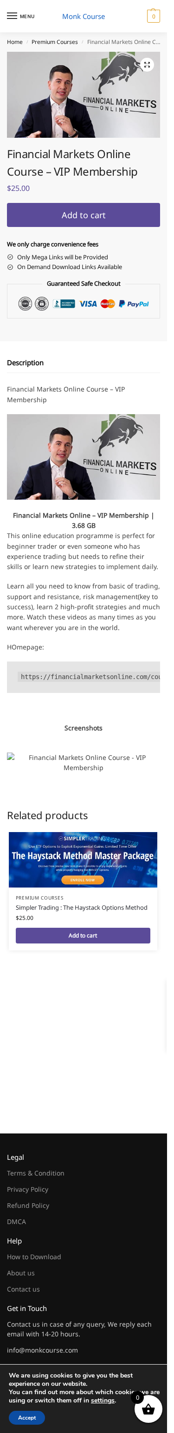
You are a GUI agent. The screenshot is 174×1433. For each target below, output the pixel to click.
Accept (27, 1417)
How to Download (34, 1256)
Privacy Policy (27, 1189)
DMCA (16, 1221)
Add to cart (84, 214)
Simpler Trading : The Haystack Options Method (82, 907)
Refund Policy (28, 1205)
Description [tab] (25, 362)
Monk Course (83, 16)
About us (21, 1272)
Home (15, 42)
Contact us (23, 1289)
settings (103, 1400)
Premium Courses (55, 42)
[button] (152, 16)
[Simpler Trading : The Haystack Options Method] (83, 860)
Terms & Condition (35, 1173)
